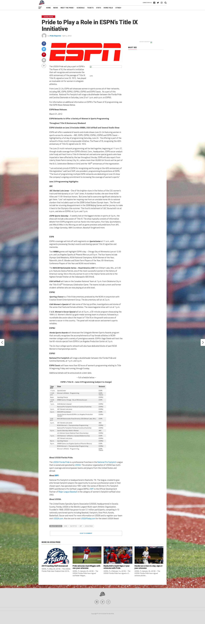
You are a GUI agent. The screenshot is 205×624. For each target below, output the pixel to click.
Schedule (81, 7)
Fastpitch (73, 526)
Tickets (90, 7)
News (55, 7)
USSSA (78, 464)
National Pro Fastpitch (106, 462)
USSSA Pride (89, 526)
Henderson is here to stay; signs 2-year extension (149, 567)
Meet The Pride (67, 7)
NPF (57, 475)
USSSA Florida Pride (61, 462)
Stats (98, 7)
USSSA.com (58, 518)
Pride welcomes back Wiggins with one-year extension (86, 567)
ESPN (65, 526)
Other (118, 7)
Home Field (108, 7)
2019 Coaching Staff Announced (55, 566)
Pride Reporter (55, 35)
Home (48, 7)
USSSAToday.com (88, 518)
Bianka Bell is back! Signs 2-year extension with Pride (117, 567)
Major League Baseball (67, 491)
